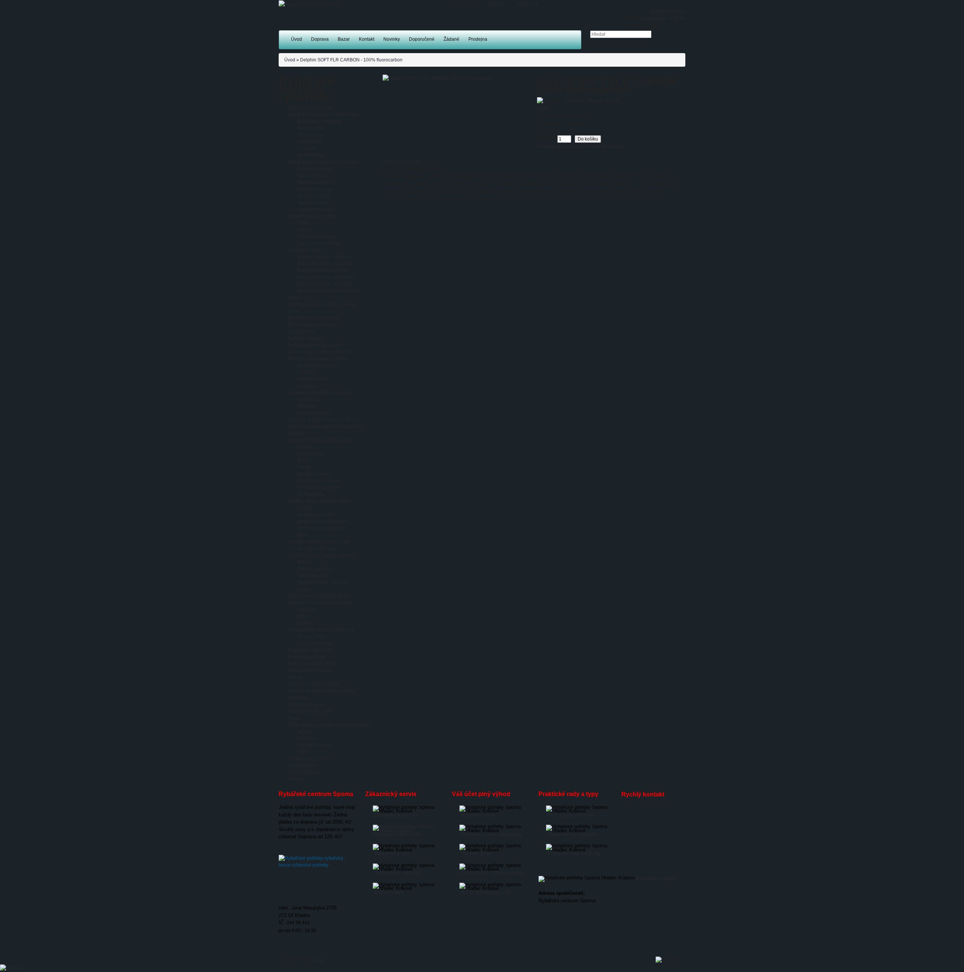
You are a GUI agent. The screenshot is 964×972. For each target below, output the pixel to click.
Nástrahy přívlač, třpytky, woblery (321, 555)
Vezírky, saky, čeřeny (309, 758)
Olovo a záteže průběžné (323, 521)
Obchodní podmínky (396, 815)
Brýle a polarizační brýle (312, 324)
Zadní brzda (309, 141)
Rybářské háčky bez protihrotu (328, 290)
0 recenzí (573, 100)
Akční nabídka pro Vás (486, 892)
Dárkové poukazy (306, 338)
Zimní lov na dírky (315, 209)
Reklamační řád (391, 853)
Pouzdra (306, 738)
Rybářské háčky (304, 250)
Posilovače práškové (318, 480)
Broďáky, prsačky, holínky (313, 318)
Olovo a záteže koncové (321, 528)
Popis (388, 161)
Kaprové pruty (311, 175)
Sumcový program (306, 704)
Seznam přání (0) (667, 11)
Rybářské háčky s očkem (322, 270)
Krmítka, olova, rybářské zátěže (320, 501)
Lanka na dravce (314, 643)
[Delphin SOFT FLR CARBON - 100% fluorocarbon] (437, 78)
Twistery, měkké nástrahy (322, 582)
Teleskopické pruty (316, 182)
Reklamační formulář (396, 873)
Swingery (307, 385)
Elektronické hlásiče (318, 365)
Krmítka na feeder (315, 514)
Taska (294, 718)
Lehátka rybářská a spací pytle (319, 541)
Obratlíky (306, 406)
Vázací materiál (313, 413)
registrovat (527, 3)
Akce (293, 297)
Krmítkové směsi (314, 474)
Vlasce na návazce (316, 236)
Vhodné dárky (302, 765)
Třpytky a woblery (315, 569)
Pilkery (304, 562)
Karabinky (307, 399)
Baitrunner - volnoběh (319, 121)
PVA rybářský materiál (310, 670)
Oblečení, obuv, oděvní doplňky (320, 602)
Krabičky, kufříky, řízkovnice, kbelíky (324, 419)
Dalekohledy (301, 331)
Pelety (303, 467)
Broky (303, 535)
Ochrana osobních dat (397, 834)
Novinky (296, 779)
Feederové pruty (314, 168)
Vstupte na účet (478, 815)
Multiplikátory (311, 155)
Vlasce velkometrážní (319, 243)
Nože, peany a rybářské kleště (319, 596)
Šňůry (303, 223)
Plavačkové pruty (315, 189)
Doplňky (305, 372)
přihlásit (496, 3)
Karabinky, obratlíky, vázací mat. (320, 392)
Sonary (295, 677)
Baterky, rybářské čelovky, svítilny (321, 304)
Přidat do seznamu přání (562, 146)
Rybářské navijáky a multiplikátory (323, 114)
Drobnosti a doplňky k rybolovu (319, 352)
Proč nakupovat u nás (571, 815)
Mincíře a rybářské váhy (312, 548)
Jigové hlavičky (313, 575)
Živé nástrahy (311, 494)
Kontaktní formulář (656, 878)
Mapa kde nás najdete (572, 834)
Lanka (303, 589)
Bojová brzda (311, 128)
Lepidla (305, 446)
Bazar (294, 311)
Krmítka (305, 507)
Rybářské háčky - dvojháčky (326, 277)
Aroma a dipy (311, 453)
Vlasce (304, 229)
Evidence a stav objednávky (492, 834)
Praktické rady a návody (574, 853)
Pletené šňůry (311, 636)
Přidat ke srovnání (606, 146)
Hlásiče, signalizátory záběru (317, 358)
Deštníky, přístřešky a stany (315, 345)
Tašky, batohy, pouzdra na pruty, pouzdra (329, 724)
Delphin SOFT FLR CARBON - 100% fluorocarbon (351, 60)
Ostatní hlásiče (312, 379)
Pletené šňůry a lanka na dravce (321, 630)
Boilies (304, 460)
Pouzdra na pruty (315, 745)
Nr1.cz (318, 960)
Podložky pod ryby (307, 657)
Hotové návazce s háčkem (324, 257)
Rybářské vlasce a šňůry (313, 216)
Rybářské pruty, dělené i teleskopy (323, 162)
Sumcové (307, 148)
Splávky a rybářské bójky (313, 684)
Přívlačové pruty (313, 196)
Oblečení (306, 609)
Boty (302, 616)
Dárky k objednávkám (310, 107)
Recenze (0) (408, 161)
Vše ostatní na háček (318, 487)
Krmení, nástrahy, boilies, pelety (320, 440)
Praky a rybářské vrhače (312, 663)
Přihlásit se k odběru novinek (492, 873)
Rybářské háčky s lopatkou (324, 263)
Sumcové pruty (312, 202)
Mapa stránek (389, 892)
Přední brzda (310, 135)
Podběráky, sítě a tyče (310, 650)
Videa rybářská (303, 772)
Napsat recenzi (604, 100)
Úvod (289, 60)
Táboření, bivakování (309, 711)
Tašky (303, 752)
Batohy (304, 731)
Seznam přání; (477, 853)
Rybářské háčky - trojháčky (324, 284)
